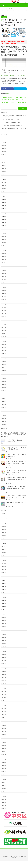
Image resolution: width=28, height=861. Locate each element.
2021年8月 (3, 307)
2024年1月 (3, 225)
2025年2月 (3, 188)
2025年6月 (3, 177)
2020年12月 (4, 330)
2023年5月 (3, 248)
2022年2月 (3, 290)
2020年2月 (3, 358)
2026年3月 (3, 151)
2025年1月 (3, 191)
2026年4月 (3, 148)
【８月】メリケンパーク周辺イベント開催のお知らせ (12, 122)
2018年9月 (3, 404)
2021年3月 (3, 322)
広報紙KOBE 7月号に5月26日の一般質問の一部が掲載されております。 (16, 488)
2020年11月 (4, 333)
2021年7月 (3, 310)
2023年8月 (3, 239)
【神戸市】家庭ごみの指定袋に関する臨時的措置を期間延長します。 (16, 479)
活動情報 (4, 17)
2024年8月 (3, 205)
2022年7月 (3, 276)
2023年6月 (3, 245)
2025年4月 (3, 182)
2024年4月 (3, 216)
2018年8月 (3, 407)
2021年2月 (3, 324)
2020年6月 (3, 347)
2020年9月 (3, 339)
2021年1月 (3, 327)
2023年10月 (4, 233)
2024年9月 (3, 202)
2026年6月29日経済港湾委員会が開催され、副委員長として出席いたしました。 (13, 129)
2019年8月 (3, 375)
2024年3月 (3, 219)
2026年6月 (3, 142)
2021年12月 (4, 296)
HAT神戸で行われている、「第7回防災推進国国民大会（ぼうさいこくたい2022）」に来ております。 (14, 98)
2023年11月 (4, 231)
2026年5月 (3, 145)
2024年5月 (3, 213)
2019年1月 (3, 393)
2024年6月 (3, 211)
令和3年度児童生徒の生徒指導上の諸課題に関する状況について (14, 103)
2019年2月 (3, 390)
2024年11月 (4, 196)
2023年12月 (4, 228)
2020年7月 (3, 344)
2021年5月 (3, 316)
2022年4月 (3, 285)
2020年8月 (3, 341)
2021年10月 (4, 302)
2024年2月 (3, 222)
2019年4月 (3, 384)
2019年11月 (4, 367)
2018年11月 (4, 398)
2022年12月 (4, 262)
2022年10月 (4, 267)
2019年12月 (4, 364)
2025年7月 (3, 174)
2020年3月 (3, 356)
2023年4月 (3, 250)
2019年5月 (3, 381)
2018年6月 (3, 413)
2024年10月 (4, 199)
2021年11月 (4, 299)
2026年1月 (3, 157)
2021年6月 (3, 313)
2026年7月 (3, 140)
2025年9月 (3, 168)
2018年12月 (4, 395)
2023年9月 (3, 236)
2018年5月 (3, 415)
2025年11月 (4, 162)
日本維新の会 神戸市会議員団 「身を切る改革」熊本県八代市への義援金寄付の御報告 (14, 116)
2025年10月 (4, 165)
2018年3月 (3, 421)
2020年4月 (3, 353)
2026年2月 (3, 154)
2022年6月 (3, 279)
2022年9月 (3, 270)
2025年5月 (3, 179)
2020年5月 (3, 350)
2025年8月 (3, 171)
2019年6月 (3, 378)
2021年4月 (3, 319)
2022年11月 (4, 265)
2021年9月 (3, 304)
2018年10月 (4, 401)
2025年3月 (3, 185)
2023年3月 (3, 253)
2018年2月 (3, 424)
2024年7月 (3, 208)
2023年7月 (3, 242)
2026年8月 (3, 137)
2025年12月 (4, 159)
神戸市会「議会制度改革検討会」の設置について (11, 119)
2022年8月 (3, 273)
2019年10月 (4, 370)
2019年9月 (3, 373)
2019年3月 (3, 387)
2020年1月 (3, 361)
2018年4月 (3, 418)
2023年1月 (3, 259)
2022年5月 (3, 282)
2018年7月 (3, 410)
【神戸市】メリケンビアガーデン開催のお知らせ (11, 125)
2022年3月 (3, 287)
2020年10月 (4, 336)
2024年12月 (4, 194)
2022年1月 (3, 293)
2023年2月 (3, 256)
